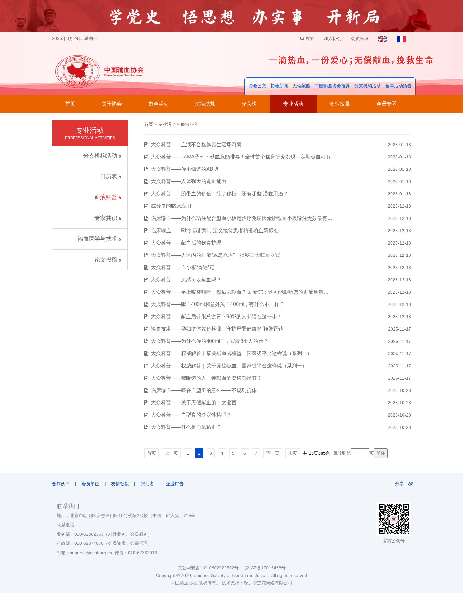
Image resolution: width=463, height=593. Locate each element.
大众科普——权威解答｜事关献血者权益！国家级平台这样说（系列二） (231, 353)
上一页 (171, 453)
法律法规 (205, 104)
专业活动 (293, 104)
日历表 (109, 176)
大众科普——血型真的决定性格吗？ (191, 414)
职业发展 (340, 104)
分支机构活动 (367, 85)
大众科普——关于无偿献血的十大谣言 (194, 402)
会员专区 (386, 104)
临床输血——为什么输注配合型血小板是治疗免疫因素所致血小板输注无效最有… (241, 218)
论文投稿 (106, 259)
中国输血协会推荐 (332, 85)
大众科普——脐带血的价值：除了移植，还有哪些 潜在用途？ (219, 193)
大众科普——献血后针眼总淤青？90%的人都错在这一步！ (216, 316)
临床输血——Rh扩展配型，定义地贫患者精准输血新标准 (214, 230)
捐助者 (147, 483)
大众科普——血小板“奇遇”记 (182, 267)
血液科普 (106, 197)
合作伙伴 (61, 483)
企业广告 (175, 483)
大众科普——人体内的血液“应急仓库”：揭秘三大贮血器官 (215, 255)
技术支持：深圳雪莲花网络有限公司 (257, 582)
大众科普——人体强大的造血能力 (188, 181)
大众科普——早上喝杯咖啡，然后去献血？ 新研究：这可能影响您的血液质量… (240, 292)
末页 (292, 453)
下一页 (272, 453)
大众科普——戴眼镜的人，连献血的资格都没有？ (206, 378)
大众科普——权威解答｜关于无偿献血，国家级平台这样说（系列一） (229, 365)
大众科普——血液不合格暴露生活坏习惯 (196, 144)
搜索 (309, 38)
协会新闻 (279, 85)
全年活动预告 (398, 85)
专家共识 (106, 218)
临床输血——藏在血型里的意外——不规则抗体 (204, 390)
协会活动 (158, 104)
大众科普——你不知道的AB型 (184, 169)
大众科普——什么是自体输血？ (186, 427)
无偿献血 (301, 85)
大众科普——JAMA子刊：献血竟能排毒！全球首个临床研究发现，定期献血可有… (243, 156)
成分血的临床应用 (171, 206)
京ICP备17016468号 (265, 567)
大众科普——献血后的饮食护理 (186, 242)
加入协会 (332, 38)
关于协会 (112, 104)
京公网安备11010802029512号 (211, 567)
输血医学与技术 (98, 239)
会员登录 (360, 38)
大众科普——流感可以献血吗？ (186, 279)
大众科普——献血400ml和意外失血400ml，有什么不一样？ (217, 304)
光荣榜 (249, 104)
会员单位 (90, 483)
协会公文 (257, 85)
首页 (70, 104)
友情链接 (120, 483)
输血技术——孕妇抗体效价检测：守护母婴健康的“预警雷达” (218, 328)
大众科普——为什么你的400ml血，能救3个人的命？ (209, 341)
